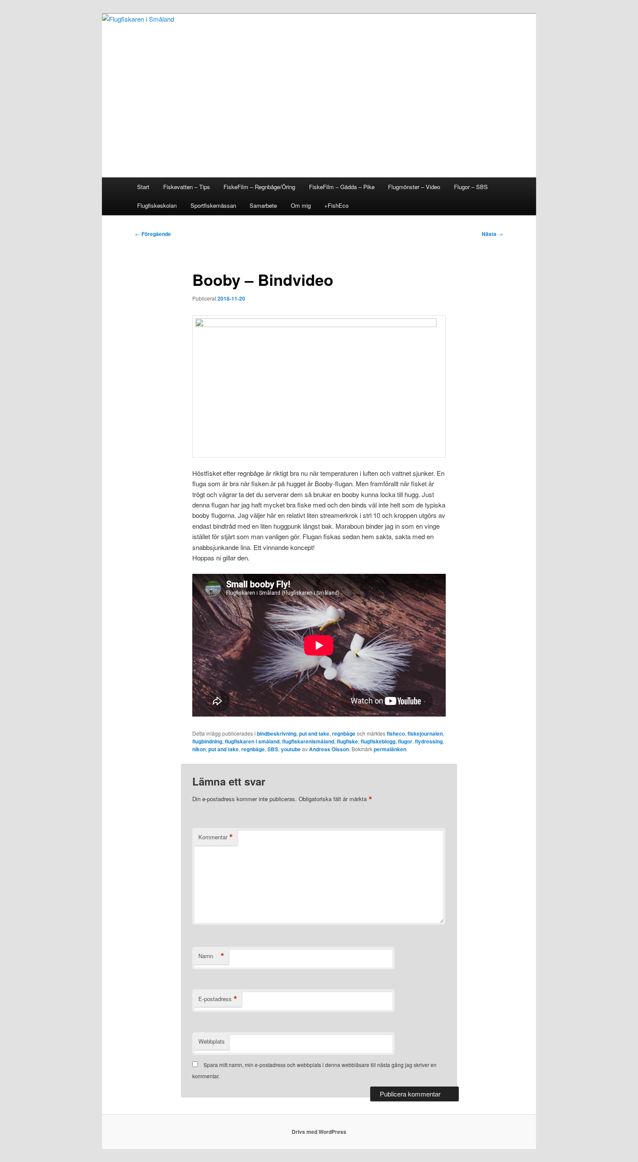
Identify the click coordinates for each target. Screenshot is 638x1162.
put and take (314, 733)
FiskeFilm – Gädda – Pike (342, 187)
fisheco (396, 733)
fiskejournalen (425, 733)
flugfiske (347, 741)
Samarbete (263, 205)
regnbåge (343, 733)
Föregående (153, 234)
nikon (199, 749)
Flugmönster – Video (414, 187)
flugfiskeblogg (378, 741)
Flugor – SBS (471, 187)
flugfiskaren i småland (252, 741)
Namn (211, 956)
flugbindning (207, 741)
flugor (405, 741)
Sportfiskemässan (213, 205)
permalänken (390, 749)
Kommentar (215, 837)
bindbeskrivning (276, 733)
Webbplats (211, 1041)
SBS (272, 749)
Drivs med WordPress (319, 1132)
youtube (291, 749)
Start (143, 187)
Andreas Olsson (329, 749)
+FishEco (336, 205)
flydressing (429, 741)
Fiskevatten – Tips (186, 187)
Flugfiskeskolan (157, 205)
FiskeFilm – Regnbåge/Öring (259, 187)
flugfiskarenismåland (308, 741)
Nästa (492, 234)
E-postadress (217, 999)
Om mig (301, 205)
